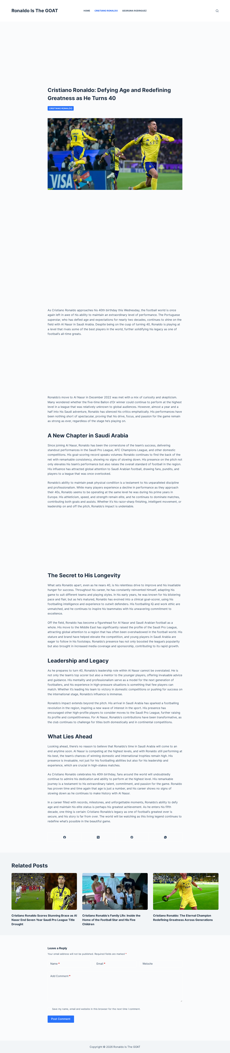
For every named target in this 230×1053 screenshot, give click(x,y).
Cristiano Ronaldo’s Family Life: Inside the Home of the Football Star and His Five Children (111, 920)
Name (55, 963)
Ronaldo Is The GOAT (35, 10)
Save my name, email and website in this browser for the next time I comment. (96, 1008)
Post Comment (60, 1019)
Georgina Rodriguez (134, 10)
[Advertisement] (115, 48)
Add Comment (60, 976)
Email (100, 963)
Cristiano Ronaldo (106, 10)
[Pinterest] (132, 837)
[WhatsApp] (165, 837)
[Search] (217, 11)
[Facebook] (64, 837)
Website (147, 963)
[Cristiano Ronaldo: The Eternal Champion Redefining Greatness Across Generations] (185, 891)
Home (87, 10)
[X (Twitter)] (98, 837)
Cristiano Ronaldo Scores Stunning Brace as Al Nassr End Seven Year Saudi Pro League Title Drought (44, 920)
